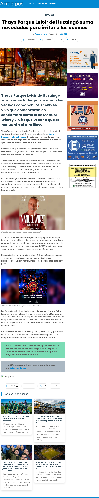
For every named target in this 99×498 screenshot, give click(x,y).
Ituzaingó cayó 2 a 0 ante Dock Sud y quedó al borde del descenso (16, 418)
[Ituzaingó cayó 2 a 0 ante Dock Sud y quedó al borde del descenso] (16, 406)
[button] (94, 4)
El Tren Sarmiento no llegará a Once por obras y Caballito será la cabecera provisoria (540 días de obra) (49, 419)
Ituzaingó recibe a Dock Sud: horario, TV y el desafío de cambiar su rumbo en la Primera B (49, 465)
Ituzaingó (49, 15)
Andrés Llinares (41, 34)
